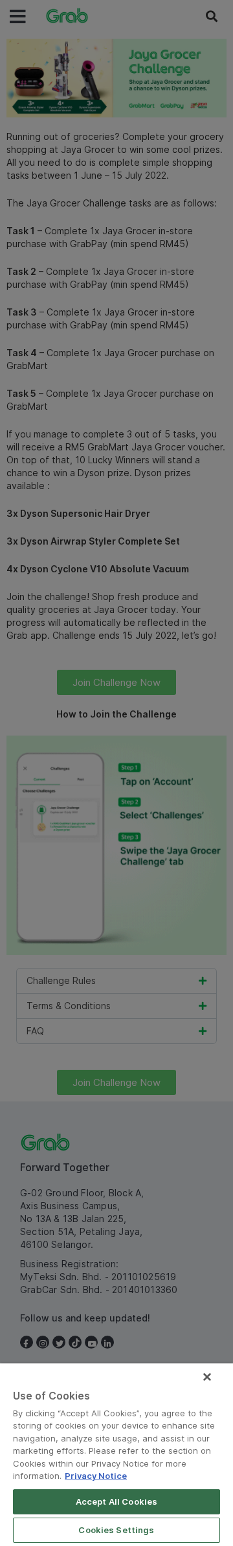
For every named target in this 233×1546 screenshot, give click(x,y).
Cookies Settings (116, 1530)
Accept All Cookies (116, 1501)
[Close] (207, 1377)
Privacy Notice (96, 1476)
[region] (116, 1454)
